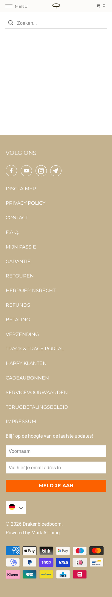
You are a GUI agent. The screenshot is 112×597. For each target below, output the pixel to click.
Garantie (18, 261)
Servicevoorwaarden (37, 392)
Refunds (18, 305)
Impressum (21, 421)
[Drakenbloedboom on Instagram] (42, 170)
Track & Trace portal (35, 348)
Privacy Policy (25, 203)
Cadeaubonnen (27, 378)
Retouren (20, 276)
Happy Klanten (26, 363)
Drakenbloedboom (42, 524)
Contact (17, 217)
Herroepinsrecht (31, 290)
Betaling (18, 320)
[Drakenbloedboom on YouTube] (27, 170)
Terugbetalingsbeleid (37, 407)
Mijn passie (21, 247)
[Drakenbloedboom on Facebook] (12, 170)
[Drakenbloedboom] (56, 6)
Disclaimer (21, 189)
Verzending (22, 334)
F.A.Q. (12, 232)
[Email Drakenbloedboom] (57, 170)
